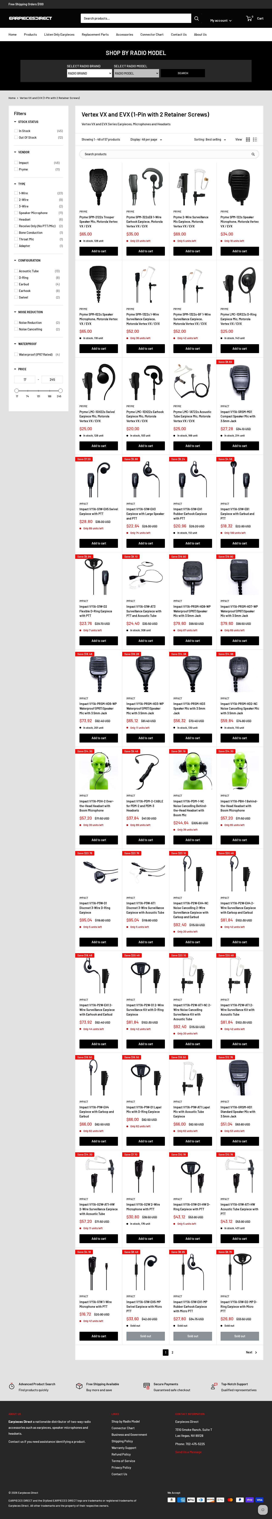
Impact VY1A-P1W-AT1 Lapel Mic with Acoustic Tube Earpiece (191, 1111)
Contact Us (179, 34)
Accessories (124, 34)
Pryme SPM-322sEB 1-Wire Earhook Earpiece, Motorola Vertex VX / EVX (144, 221)
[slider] (16, 391)
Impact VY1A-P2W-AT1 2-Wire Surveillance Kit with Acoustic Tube (238, 1009)
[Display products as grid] (248, 139)
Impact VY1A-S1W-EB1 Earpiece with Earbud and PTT (237, 513)
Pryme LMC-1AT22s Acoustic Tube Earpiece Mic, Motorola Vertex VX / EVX (192, 416)
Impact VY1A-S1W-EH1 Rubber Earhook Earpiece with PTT (190, 513)
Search (183, 73)
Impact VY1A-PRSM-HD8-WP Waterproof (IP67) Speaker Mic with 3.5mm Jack (192, 611)
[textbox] (24, 379)
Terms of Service (123, 1461)
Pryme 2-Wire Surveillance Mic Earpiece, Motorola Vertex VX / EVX (190, 221)
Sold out (145, 1336)
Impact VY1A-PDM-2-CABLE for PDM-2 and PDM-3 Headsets (144, 805)
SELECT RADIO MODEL (130, 66)
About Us (200, 34)
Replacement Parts (95, 34)
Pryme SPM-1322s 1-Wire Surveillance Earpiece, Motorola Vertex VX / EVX (143, 319)
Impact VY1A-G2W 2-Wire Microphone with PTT (143, 1207)
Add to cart (99, 251)
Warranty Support (124, 1448)
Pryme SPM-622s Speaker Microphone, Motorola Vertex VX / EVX (98, 319)
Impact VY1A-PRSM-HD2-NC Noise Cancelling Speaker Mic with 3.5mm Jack (240, 708)
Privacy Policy (121, 1467)
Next (249, 1352)
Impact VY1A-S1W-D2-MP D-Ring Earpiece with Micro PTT (239, 1306)
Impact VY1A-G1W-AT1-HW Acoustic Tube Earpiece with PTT (239, 1209)
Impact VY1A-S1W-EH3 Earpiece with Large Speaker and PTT (145, 513)
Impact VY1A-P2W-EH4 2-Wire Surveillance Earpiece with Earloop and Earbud (238, 907)
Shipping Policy (122, 1441)
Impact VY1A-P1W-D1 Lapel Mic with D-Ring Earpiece (143, 1109)
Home (12, 34)
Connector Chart (152, 34)
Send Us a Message (188, 1452)
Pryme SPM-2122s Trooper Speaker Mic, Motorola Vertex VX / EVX (98, 221)
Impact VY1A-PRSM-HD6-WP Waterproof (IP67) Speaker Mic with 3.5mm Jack (98, 708)
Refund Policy (121, 1454)
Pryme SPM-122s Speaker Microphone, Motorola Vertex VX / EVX (240, 221)
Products (30, 34)
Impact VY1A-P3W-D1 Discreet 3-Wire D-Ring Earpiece (94, 907)
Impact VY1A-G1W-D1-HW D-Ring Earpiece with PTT (191, 1207)
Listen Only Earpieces (59, 34)
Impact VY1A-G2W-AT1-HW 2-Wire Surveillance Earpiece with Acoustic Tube (98, 1209)
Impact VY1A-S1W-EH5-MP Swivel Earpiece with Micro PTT (144, 1306)
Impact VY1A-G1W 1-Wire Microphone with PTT (95, 1304)
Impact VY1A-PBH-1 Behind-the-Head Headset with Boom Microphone (239, 805)
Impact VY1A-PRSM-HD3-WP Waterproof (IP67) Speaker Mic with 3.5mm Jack (145, 708)
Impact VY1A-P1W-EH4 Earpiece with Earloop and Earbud (96, 1111)
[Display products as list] (255, 139)
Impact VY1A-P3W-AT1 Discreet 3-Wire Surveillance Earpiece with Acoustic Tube (145, 907)
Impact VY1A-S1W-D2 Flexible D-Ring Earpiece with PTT (95, 611)
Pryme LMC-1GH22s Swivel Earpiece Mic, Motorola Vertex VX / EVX (97, 416)
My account (219, 20)
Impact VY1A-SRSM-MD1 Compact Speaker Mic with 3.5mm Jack (238, 416)
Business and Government (129, 1434)
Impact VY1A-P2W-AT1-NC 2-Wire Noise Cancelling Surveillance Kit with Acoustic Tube (192, 1012)
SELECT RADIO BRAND (84, 66)
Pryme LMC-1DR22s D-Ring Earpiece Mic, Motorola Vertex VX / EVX (238, 319)
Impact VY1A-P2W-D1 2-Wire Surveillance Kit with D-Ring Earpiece (145, 1009)
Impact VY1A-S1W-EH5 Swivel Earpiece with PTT (98, 511)
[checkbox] (41, 130)
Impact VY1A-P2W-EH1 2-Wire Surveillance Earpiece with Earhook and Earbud (97, 1009)
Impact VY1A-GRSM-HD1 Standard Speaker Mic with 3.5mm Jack (238, 1111)
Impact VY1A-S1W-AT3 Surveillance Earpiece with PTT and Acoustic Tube (144, 611)
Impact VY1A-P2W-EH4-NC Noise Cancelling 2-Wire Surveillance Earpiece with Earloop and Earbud (190, 910)
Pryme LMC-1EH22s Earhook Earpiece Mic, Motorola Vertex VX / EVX (145, 416)
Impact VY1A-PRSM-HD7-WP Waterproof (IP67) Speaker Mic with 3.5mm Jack (239, 611)
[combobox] (136, 18)
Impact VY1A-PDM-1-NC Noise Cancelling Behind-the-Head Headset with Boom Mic (190, 808)
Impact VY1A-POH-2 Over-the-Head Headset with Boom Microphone (96, 805)
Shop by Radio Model (126, 1421)
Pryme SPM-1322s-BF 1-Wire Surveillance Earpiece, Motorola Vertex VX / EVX (192, 319)
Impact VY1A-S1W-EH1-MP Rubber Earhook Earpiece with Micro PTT (190, 1306)
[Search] (196, 18)
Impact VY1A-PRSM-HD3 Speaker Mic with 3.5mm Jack (189, 708)
